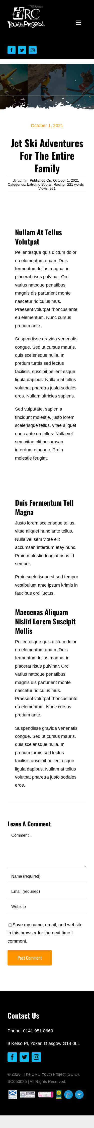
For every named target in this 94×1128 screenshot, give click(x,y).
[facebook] (12, 50)
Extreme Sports (39, 184)
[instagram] (33, 50)
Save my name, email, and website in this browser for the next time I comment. (45, 933)
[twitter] (22, 50)
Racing (59, 184)
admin (22, 180)
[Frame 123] (26, 7)
